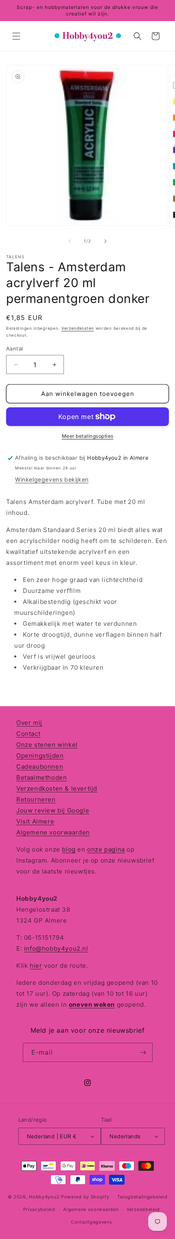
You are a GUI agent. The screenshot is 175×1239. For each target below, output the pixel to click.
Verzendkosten (77, 328)
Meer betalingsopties (88, 436)
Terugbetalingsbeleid (142, 1197)
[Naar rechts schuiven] (105, 241)
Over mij (29, 723)
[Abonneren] (143, 1052)
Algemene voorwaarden (53, 832)
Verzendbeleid (143, 1209)
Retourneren (36, 799)
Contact (28, 733)
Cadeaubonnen (39, 766)
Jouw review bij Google (52, 810)
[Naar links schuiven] (70, 241)
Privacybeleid (39, 1209)
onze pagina (106, 849)
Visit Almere (35, 821)
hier (36, 965)
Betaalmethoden (41, 777)
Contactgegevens (91, 1222)
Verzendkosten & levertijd (56, 788)
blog (68, 849)
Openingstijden (39, 755)
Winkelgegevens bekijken (52, 479)
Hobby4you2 (44, 1197)
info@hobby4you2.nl (56, 948)
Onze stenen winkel (47, 744)
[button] (16, 36)
